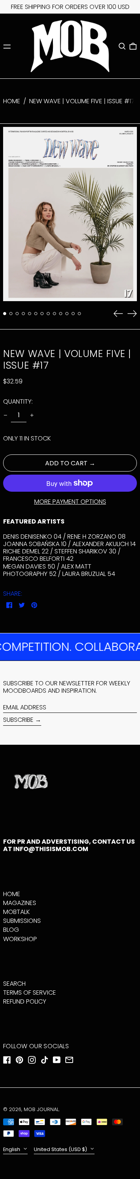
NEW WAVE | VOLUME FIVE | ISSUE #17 (82, 101)
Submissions (22, 920)
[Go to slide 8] (48, 313)
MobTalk (16, 911)
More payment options (70, 501)
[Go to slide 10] (60, 313)
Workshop (20, 939)
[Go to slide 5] (29, 313)
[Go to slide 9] (54, 313)
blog (11, 929)
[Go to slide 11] (66, 313)
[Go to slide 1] (4, 313)
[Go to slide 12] (73, 313)
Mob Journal (41, 1109)
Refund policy (24, 1001)
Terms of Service (29, 992)
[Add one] (31, 415)
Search (14, 983)
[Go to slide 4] (23, 313)
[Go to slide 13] (79, 313)
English (12, 1149)
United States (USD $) (61, 1149)
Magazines (19, 902)
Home (11, 101)
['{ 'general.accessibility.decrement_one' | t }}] (5, 415)
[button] (122, 46)
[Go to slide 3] (17, 313)
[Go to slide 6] (35, 313)
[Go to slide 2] (10, 313)
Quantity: (18, 401)
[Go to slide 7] (42, 313)
